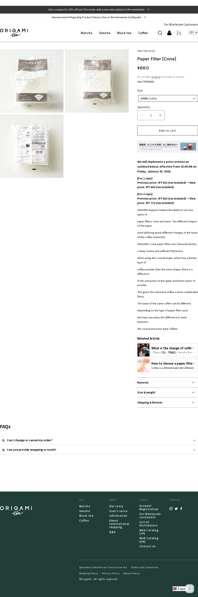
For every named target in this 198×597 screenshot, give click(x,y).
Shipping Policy (88, 573)
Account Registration (149, 507)
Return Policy (132, 573)
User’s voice (118, 511)
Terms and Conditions (145, 567)
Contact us (147, 546)
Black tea (86, 515)
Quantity (143, 107)
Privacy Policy (111, 573)
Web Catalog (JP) (149, 531)
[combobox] (168, 98)
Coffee (84, 520)
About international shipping (119, 524)
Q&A (112, 532)
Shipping (155, 76)
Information (118, 515)
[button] (160, 33)
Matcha (84, 506)
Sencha (84, 511)
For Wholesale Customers (181, 24)
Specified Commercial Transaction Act (103, 567)
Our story (116, 506)
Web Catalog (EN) (149, 539)
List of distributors (148, 523)
